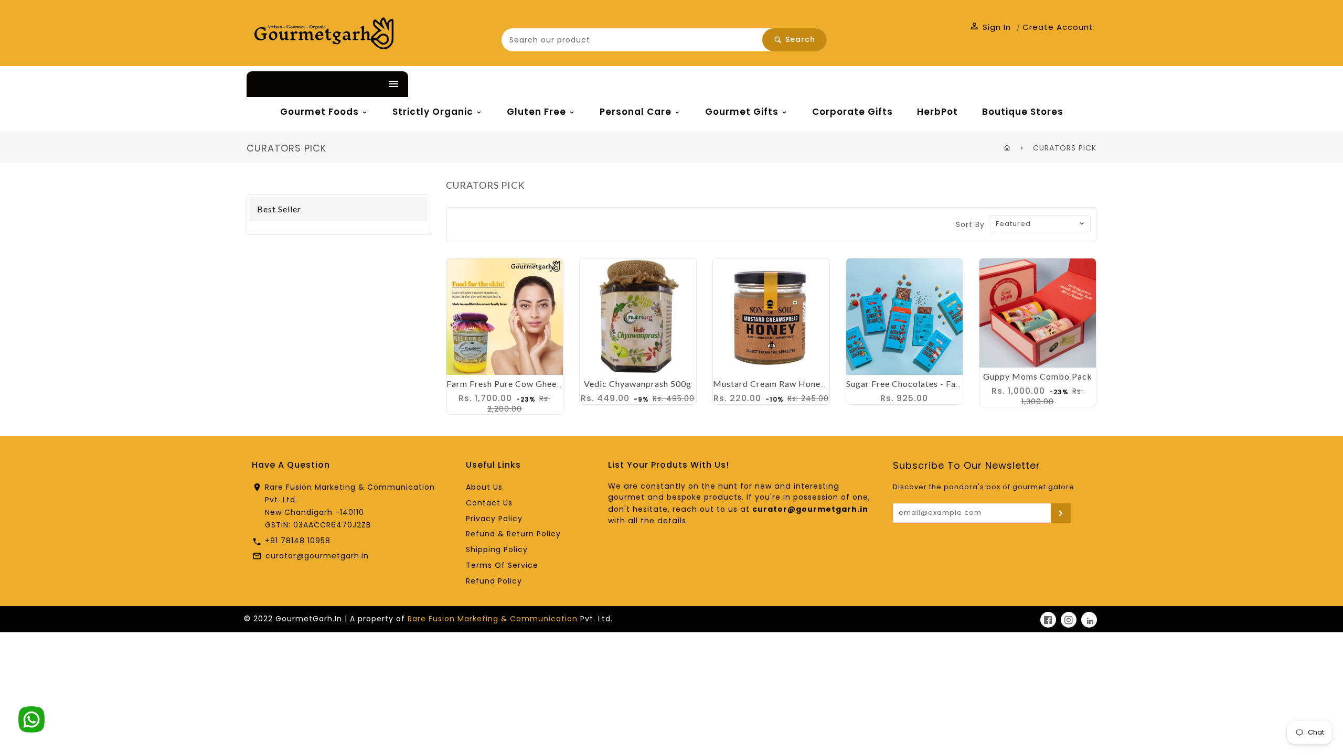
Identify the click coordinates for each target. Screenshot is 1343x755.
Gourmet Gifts (743, 111)
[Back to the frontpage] (1007, 148)
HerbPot (937, 111)
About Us (484, 487)
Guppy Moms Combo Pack (1037, 376)
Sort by (970, 224)
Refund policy (494, 581)
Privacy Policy (494, 518)
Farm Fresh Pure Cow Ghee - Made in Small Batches (551, 384)
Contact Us (489, 503)
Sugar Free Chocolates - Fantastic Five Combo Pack (952, 384)
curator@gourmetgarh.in (317, 556)
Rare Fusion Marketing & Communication (493, 618)
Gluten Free (538, 111)
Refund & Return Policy (513, 533)
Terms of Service (502, 565)
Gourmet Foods (320, 111)
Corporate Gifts (852, 111)
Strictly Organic (434, 111)
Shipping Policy (497, 549)
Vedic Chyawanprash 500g (637, 384)
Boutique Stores (1022, 111)
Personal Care (637, 111)
